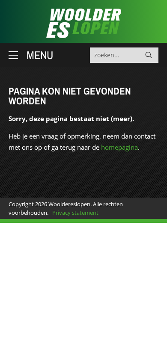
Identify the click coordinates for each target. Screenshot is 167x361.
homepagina (119, 147)
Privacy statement (75, 212)
